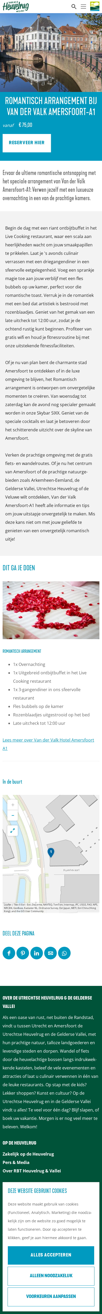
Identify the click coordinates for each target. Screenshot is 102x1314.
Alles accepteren (51, 1255)
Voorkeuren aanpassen (51, 1297)
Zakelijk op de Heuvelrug (28, 1154)
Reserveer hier (27, 143)
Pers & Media (16, 1162)
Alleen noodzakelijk (51, 1276)
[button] (51, 854)
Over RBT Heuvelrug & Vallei (32, 1171)
